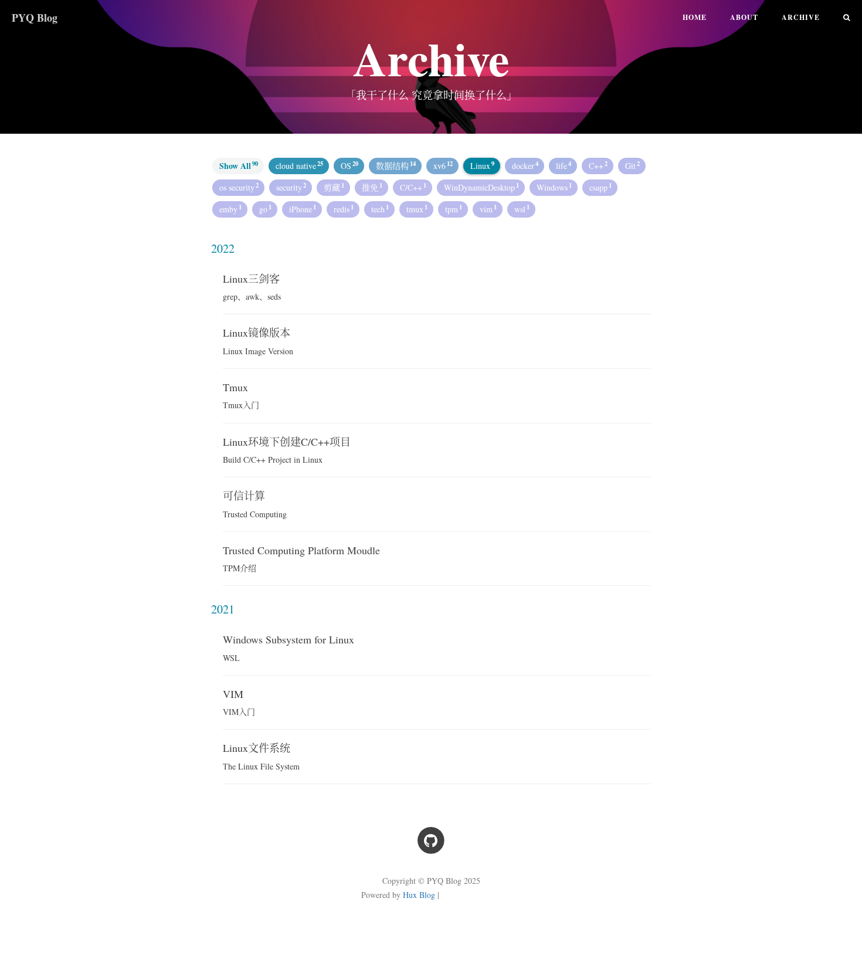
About (744, 17)
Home (695, 17)
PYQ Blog (34, 17)
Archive (801, 17)
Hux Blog (419, 894)
